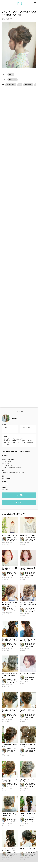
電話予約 (19, 504)
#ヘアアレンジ (10, 84)
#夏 (20, 84)
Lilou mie (14, 420)
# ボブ (10, 74)
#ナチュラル (28, 84)
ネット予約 (19, 497)
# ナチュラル (12, 79)
